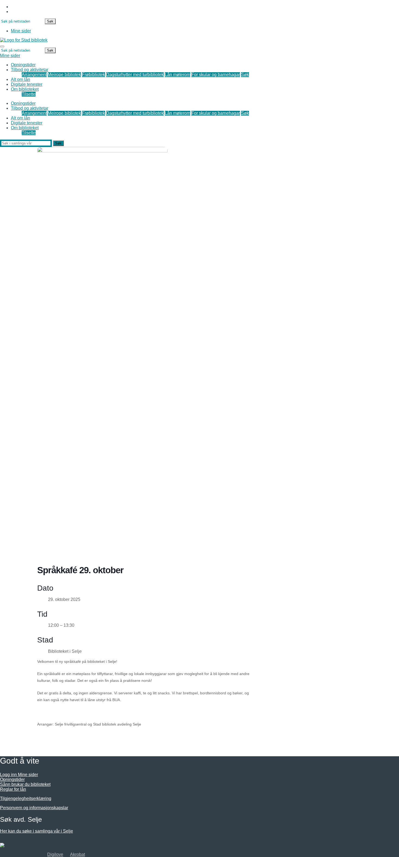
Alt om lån (20, 79)
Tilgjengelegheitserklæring (25, 798)
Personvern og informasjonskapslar (34, 807)
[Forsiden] (23, 40)
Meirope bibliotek (64, 74)
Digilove (55, 854)
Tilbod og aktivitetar (29, 69)
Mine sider (21, 31)
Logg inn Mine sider (19, 774)
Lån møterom (177, 74)
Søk (245, 74)
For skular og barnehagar (215, 74)
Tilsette (29, 94)
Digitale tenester (26, 84)
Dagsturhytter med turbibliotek (135, 74)
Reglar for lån (13, 789)
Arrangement (34, 74)
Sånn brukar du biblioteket (25, 784)
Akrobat (77, 854)
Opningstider (23, 64)
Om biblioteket (25, 89)
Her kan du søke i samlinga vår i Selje (36, 831)
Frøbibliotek (93, 74)
